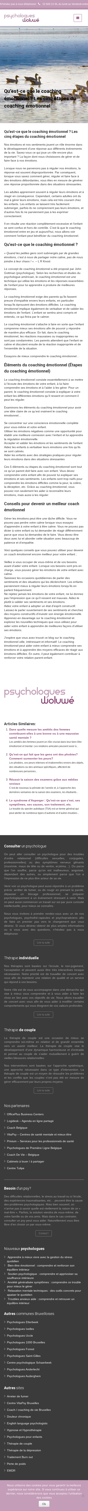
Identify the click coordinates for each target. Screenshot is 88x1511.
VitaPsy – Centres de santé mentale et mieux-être (39, 1134)
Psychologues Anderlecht (23, 1369)
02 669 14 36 (49, 4)
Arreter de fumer (17, 1396)
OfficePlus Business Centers (25, 1114)
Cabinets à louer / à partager (25, 1161)
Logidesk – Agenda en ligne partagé (30, 1121)
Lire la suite (43, 942)
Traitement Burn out (20, 1457)
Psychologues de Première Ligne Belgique (34, 1148)
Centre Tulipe (15, 1168)
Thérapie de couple (19, 1443)
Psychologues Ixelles (20, 1328)
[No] (83, 1496)
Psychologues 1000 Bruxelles (26, 1342)
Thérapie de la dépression (24, 1450)
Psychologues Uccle (20, 1335)
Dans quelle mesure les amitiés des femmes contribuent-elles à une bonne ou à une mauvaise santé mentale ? (44, 733)
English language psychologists (27, 1423)
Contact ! (44, 1233)
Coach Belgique (17, 1127)
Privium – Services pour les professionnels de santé (40, 1141)
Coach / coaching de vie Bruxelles (29, 1409)
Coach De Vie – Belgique (23, 1154)
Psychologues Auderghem (24, 1376)
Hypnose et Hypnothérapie (24, 1430)
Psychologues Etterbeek (22, 1322)
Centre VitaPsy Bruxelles (23, 1403)
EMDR (11, 1470)
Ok (44, 1504)
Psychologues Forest (20, 1349)
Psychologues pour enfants (24, 1436)
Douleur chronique (19, 1416)
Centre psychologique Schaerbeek (29, 1362)
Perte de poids (16, 1463)
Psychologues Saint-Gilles (24, 1355)
